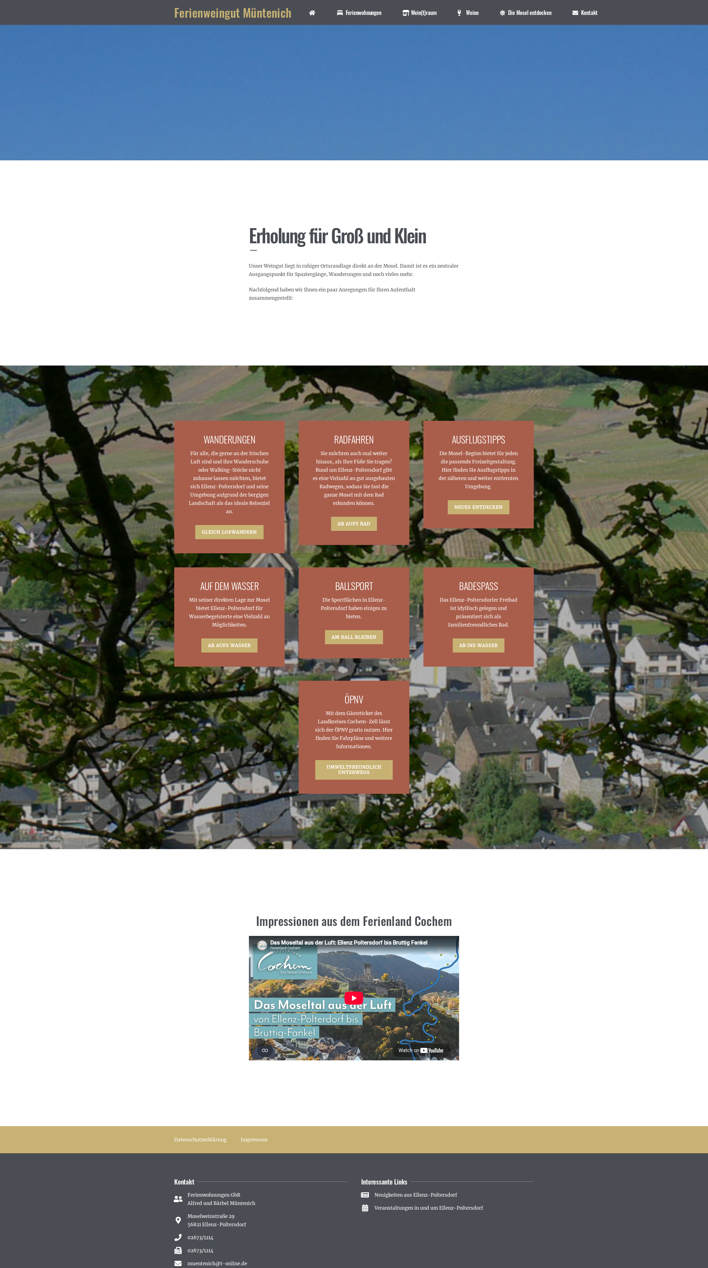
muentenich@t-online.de (217, 1264)
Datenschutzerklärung (200, 1140)
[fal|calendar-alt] (367, 1208)
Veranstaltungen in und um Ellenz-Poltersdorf (428, 1208)
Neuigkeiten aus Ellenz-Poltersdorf (415, 1195)
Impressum (254, 1140)
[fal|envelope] (181, 1263)
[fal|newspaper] (367, 1195)
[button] (386, 12)
